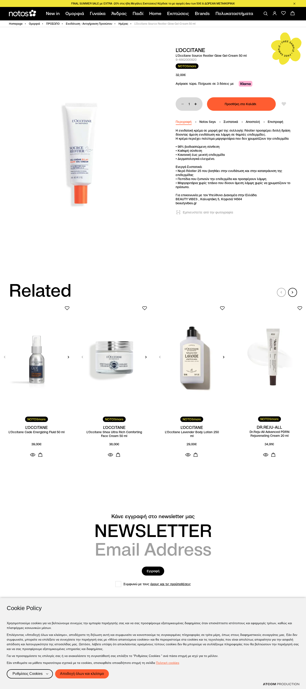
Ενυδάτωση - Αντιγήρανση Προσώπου (89, 23)
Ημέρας (123, 23)
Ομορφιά (34, 23)
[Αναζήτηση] (265, 13)
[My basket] (292, 13)
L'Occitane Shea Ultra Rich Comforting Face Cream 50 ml (114, 434)
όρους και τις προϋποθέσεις (170, 584)
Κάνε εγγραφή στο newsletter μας (153, 516)
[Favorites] (283, 13)
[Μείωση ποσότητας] (182, 104)
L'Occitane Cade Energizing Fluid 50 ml (37, 432)
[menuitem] (53, 13)
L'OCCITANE (190, 50)
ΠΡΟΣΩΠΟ (53, 23)
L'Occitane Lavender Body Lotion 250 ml (192, 434)
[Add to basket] (40, 454)
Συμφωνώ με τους (157, 584)
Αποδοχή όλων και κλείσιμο (82, 674)
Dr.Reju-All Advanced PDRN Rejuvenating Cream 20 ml (269, 434)
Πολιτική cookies (167, 663)
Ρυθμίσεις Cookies (28, 674)
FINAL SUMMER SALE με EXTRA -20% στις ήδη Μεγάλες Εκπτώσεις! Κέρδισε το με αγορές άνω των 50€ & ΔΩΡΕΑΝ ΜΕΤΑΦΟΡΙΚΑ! (153, 3)
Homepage (16, 23)
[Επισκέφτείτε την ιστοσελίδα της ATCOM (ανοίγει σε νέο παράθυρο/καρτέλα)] (281, 684)
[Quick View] (33, 454)
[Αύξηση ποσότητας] (195, 104)
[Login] (274, 13)
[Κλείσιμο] (294, 3)
